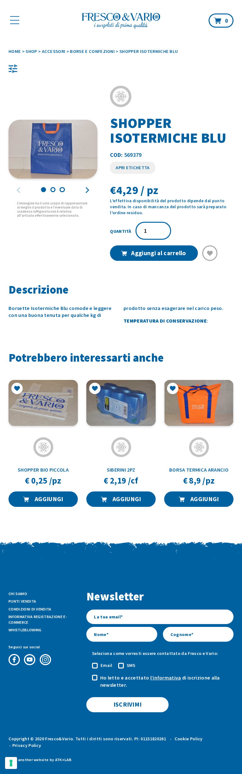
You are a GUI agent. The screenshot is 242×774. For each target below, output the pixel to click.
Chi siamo (18, 593)
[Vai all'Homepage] (121, 21)
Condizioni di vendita (30, 609)
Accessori (54, 51)
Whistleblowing (25, 630)
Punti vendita (22, 601)
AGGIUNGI (48, 499)
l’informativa (165, 677)
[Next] (87, 190)
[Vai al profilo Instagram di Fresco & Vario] (45, 659)
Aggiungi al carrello (158, 253)
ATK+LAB (63, 759)
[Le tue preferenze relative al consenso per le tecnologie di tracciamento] (11, 763)
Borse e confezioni (92, 51)
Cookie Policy (189, 739)
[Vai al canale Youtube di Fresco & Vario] (29, 659)
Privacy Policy (26, 745)
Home (15, 51)
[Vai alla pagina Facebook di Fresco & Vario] (14, 659)
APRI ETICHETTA (132, 167)
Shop (31, 51)
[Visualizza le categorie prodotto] (13, 68)
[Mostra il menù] (15, 20)
